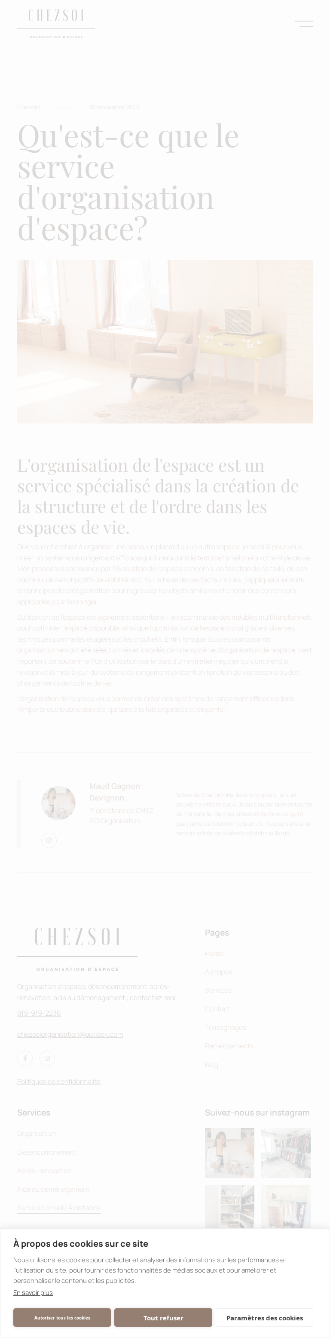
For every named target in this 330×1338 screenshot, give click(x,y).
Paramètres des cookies (264, 1317)
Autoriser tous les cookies (62, 1318)
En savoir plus (33, 1292)
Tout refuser (163, 1317)
